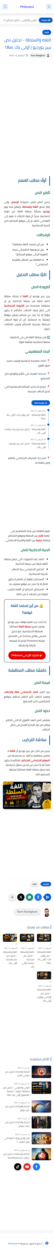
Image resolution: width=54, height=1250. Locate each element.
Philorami (27, 6)
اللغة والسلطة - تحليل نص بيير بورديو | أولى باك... (27, 445)
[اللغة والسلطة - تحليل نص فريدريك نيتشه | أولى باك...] (27, 938)
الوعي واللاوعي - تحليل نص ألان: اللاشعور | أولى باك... (19, 20)
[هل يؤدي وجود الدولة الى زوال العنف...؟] (41, 1138)
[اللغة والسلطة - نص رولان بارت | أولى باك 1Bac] (44, 938)
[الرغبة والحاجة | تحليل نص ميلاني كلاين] (41, 1072)
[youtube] (27, 1166)
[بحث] (5, 6)
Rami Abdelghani (38, 55)
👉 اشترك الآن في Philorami (27, 655)
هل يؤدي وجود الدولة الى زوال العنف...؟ (17, 1140)
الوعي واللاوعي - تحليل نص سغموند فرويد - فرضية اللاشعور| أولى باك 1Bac (16, 1091)
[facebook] (36, 1166)
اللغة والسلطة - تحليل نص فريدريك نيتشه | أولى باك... (25, 431)
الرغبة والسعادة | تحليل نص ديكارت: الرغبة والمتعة (16, 1156)
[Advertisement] (27, 90)
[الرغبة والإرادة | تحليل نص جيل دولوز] (41, 1106)
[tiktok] (17, 1166)
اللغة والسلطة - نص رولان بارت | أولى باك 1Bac (26, 416)
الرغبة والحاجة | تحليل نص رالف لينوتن (17, 1124)
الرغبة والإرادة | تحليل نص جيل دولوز (17, 1108)
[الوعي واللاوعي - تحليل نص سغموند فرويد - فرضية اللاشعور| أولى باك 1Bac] (41, 1088)
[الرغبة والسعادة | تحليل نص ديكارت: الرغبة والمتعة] (41, 1154)
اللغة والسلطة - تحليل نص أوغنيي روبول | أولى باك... (44, 995)
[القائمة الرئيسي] (49, 6)
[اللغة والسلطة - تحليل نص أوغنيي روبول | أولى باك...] (44, 975)
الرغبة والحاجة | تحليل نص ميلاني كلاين (17, 1073)
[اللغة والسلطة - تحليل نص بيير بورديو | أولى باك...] (10, 938)
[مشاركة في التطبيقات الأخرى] (12, 897)
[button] (38, 897)
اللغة (46, 32)
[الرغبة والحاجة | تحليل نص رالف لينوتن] (41, 1122)
